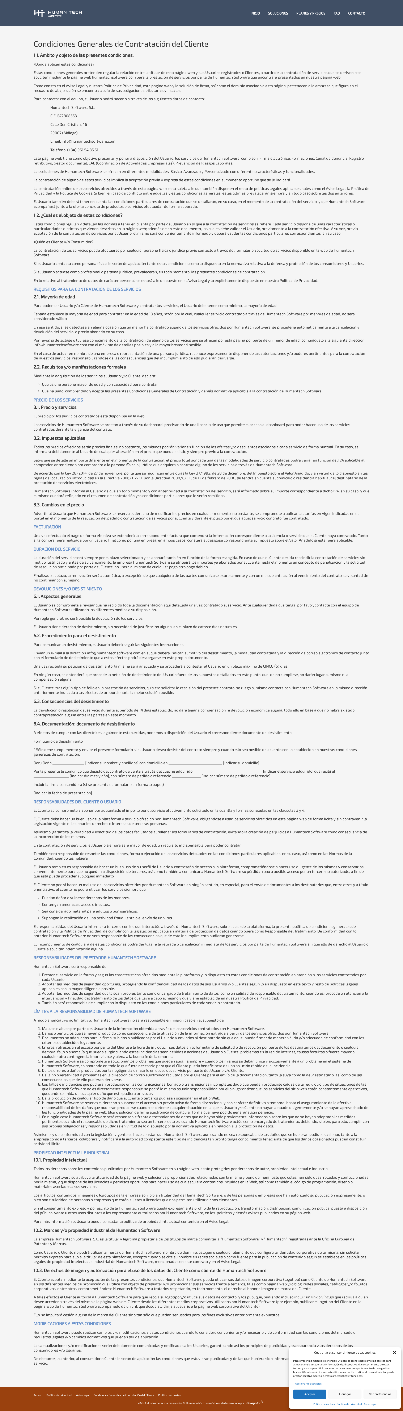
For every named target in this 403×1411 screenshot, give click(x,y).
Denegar (345, 1394)
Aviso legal (370, 1403)
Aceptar (309, 1394)
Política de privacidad (349, 1403)
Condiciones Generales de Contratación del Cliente (124, 1395)
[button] (395, 1352)
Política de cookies (324, 1403)
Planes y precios (310, 13)
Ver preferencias (380, 1394)
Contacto (356, 13)
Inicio (255, 13)
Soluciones (278, 13)
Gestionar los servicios (308, 1383)
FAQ (337, 13)
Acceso (38, 1395)
